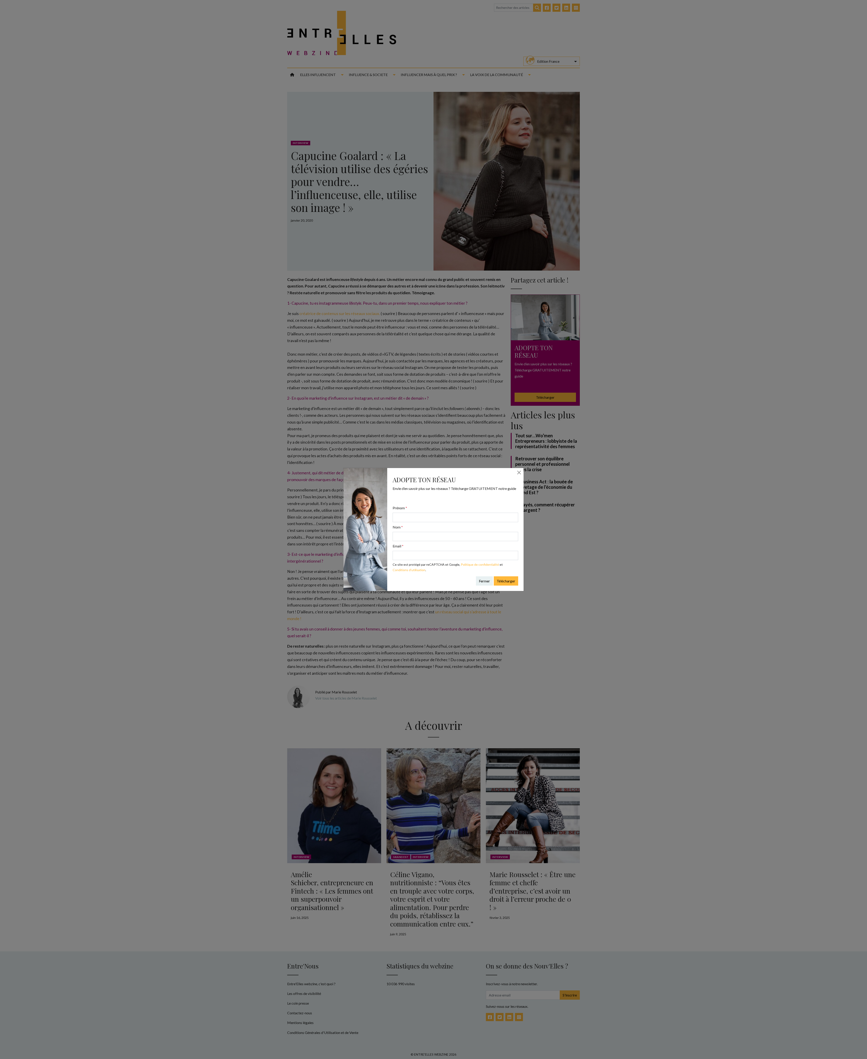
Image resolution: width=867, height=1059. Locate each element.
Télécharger (506, 581)
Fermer (484, 581)
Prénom (400, 508)
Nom (398, 527)
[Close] (519, 472)
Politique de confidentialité (480, 564)
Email (398, 546)
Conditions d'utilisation (409, 570)
